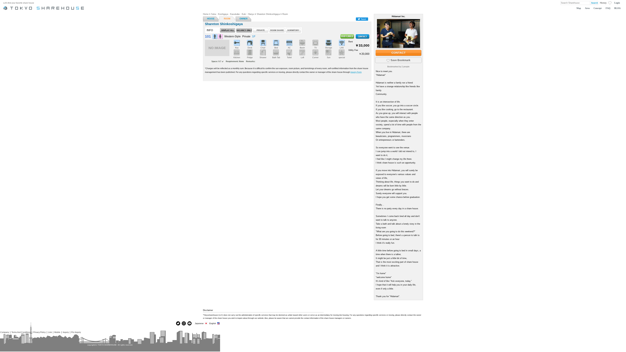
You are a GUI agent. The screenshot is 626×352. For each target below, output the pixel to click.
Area (587, 8)
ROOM (227, 18)
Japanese (199, 323)
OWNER (243, 18)
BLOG (617, 8)
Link (50, 332)
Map (578, 8)
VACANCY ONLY (244, 30)
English (212, 323)
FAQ (608, 8)
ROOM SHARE (277, 30)
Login (617, 2)
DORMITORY (293, 30)
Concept (598, 8)
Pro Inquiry (76, 332)
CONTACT (398, 52)
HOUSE (211, 18)
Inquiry (66, 332)
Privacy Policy (39, 332)
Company (4, 332)
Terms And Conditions (21, 332)
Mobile (57, 332)
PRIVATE (261, 30)
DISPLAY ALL (227, 30)
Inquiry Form (356, 72)
